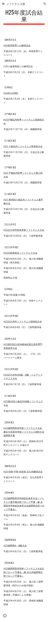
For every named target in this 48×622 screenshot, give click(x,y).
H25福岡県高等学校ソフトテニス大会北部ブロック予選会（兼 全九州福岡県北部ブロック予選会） (23, 572)
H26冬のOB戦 (10, 93)
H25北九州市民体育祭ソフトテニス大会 (23, 230)
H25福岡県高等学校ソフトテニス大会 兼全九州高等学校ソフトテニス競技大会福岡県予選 (23, 431)
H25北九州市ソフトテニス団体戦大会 (22, 321)
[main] (24, 17)
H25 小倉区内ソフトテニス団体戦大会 (23, 146)
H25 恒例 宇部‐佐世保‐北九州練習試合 (23, 471)
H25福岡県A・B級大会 (15, 545)
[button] (3, 3)
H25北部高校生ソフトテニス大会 (20, 252)
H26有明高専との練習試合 (17, 45)
